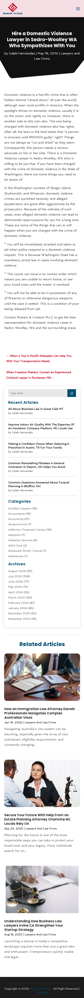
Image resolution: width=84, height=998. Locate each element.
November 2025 (19, 618)
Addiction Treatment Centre (27, 529)
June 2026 (15, 581)
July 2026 (15, 576)
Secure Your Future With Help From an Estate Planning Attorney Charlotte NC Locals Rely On (37, 819)
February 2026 (18, 602)
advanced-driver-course (25, 550)
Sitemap (42, 992)
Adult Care (15, 545)
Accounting (15, 518)
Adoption (14, 534)
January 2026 (17, 608)
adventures (15, 556)
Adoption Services (20, 540)
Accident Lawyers (19, 508)
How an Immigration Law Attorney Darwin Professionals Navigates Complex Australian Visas (39, 713)
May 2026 (15, 586)
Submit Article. (43, 988)
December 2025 (19, 613)
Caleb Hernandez (22, 53)
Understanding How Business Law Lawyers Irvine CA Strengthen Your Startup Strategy (33, 925)
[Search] (71, 393)
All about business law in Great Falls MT (35, 408)
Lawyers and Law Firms (40, 722)
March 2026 (16, 597)
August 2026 (17, 571)
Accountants (16, 513)
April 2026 (15, 592)
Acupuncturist (17, 524)
